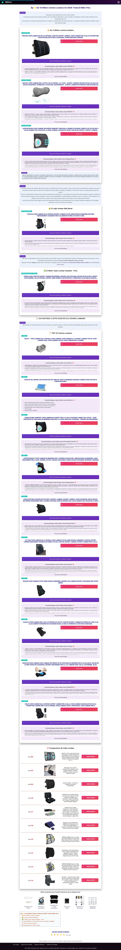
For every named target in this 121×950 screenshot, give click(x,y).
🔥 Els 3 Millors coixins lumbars (30, 915)
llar (79, 892)
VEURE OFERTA (90, 756)
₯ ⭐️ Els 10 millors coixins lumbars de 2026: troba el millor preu (60, 8)
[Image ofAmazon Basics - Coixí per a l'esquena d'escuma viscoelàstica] (50, 789)
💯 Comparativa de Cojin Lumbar (31, 925)
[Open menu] (118, 2)
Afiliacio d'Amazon (39, 944)
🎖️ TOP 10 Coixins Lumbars (29, 923)
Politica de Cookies (52, 944)
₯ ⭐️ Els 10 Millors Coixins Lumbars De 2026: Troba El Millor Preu (39, 913)
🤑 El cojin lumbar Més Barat (30, 917)
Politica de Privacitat (26, 944)
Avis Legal (16, 944)
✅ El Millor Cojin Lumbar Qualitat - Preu (33, 919)
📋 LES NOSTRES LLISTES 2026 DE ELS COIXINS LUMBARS (38, 921)
